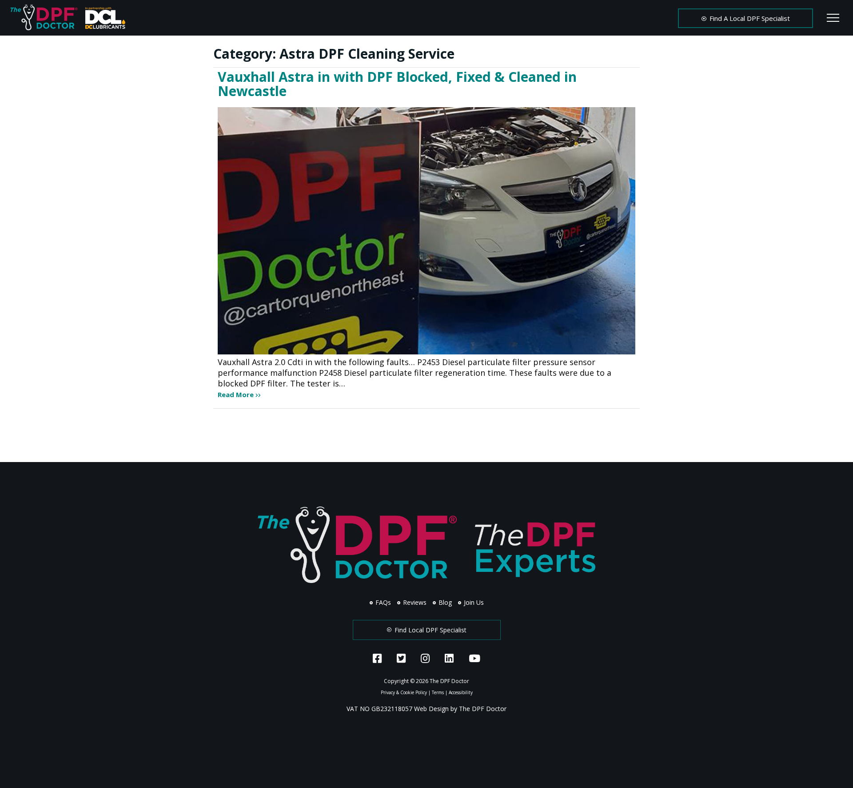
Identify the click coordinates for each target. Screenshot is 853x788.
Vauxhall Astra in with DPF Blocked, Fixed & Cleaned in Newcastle (397, 84)
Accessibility (461, 692)
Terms (438, 692)
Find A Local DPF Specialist (749, 18)
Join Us (473, 602)
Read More (236, 394)
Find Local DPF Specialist (429, 630)
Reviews (413, 602)
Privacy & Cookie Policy (404, 692)
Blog (444, 602)
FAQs (382, 602)
